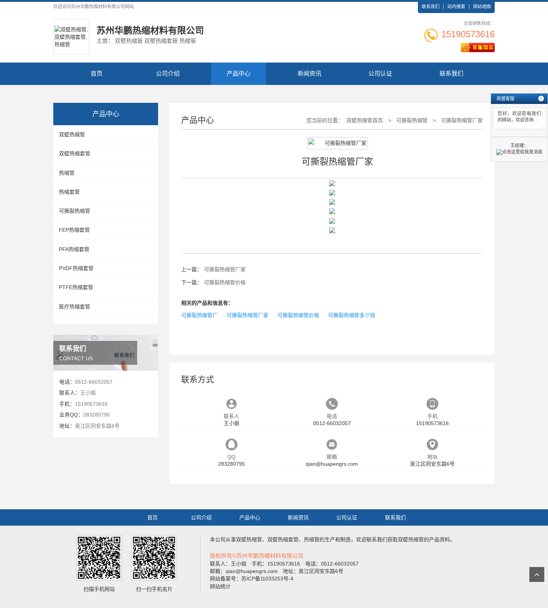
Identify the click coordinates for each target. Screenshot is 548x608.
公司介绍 (168, 73)
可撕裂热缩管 (74, 211)
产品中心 (239, 73)
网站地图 (482, 6)
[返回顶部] (536, 574)
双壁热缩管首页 (364, 120)
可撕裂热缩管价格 (225, 282)
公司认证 (380, 73)
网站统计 (220, 586)
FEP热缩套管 (74, 230)
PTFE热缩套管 (76, 287)
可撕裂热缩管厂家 (462, 120)
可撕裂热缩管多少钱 (351, 315)
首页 (97, 73)
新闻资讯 (309, 73)
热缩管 (67, 173)
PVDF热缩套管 (76, 268)
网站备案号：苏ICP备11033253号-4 (251, 579)
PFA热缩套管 (74, 249)
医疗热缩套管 (74, 307)
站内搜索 (456, 6)
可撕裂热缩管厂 (199, 315)
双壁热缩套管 (74, 153)
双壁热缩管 (72, 134)
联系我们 (431, 6)
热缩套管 (69, 192)
